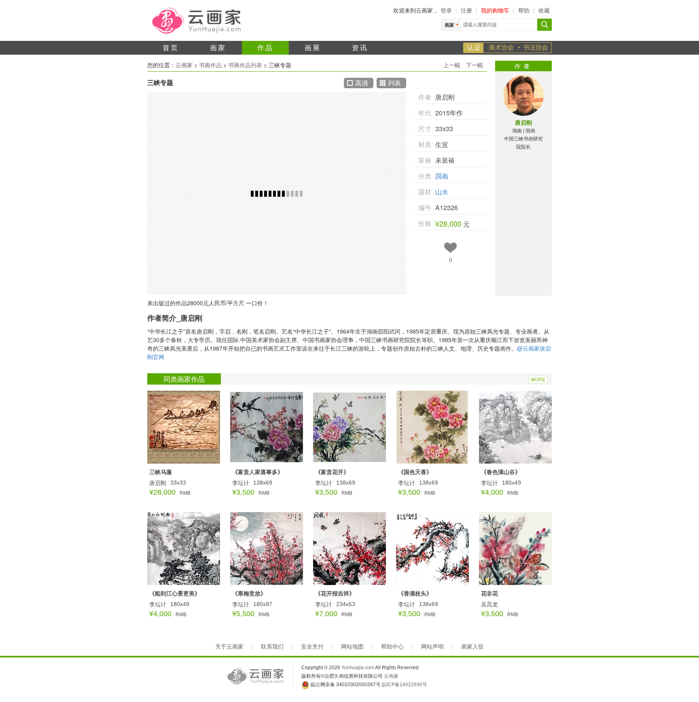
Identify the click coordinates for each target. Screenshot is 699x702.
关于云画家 (229, 646)
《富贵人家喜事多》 (257, 472)
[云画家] (197, 20)
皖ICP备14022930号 (404, 684)
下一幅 (474, 65)
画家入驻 (472, 646)
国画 (441, 176)
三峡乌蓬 (160, 472)
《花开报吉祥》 (335, 593)
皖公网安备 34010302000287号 (345, 684)
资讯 (360, 47)
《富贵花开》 (332, 472)
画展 (313, 47)
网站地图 (352, 646)
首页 (171, 47)
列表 (394, 82)
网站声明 (432, 646)
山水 (441, 191)
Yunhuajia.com (357, 667)
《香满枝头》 (415, 593)
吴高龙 (489, 604)
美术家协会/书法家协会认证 (507, 48)
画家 (218, 47)
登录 (446, 10)
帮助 (524, 10)
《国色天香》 (415, 472)
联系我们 (272, 646)
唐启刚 (523, 122)
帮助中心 (392, 646)
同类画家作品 (184, 379)
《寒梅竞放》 (249, 593)
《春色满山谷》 (501, 472)
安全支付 (312, 646)
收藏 (544, 10)
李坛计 (240, 483)
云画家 (184, 65)
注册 (466, 10)
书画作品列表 (245, 65)
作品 (265, 47)
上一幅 (451, 65)
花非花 (489, 593)
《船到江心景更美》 (174, 593)
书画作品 (210, 65)
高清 (361, 82)
